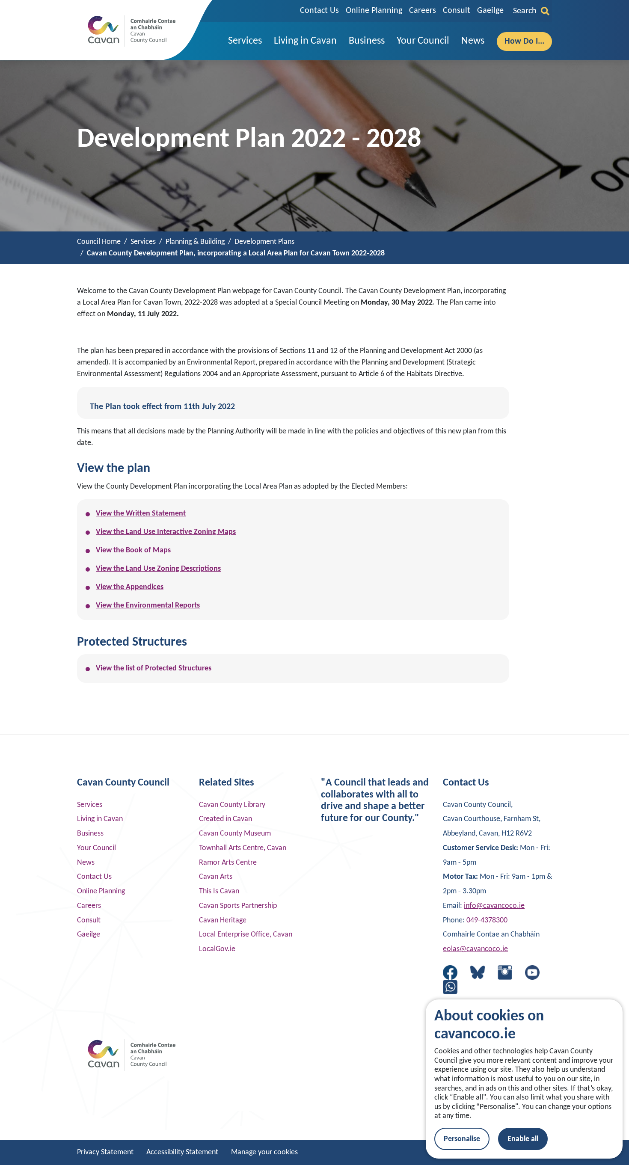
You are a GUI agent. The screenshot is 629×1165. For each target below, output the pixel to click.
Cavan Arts (215, 877)
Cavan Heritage (222, 920)
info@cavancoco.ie (494, 906)
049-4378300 (486, 920)
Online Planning (374, 10)
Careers (422, 10)
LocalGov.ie (217, 949)
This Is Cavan (219, 891)
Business (90, 834)
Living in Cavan (100, 819)
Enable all (522, 1139)
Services (89, 805)
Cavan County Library (232, 805)
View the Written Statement (141, 514)
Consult (456, 10)
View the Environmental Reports (148, 606)
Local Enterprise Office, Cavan (245, 935)
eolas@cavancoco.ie (475, 949)
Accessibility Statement (182, 1152)
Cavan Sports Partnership (238, 906)
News (86, 863)
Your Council (96, 848)
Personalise (462, 1139)
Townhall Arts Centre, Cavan (242, 848)
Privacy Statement (105, 1152)
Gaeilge (490, 10)
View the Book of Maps (133, 550)
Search (525, 11)
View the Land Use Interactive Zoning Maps (166, 532)
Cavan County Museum (235, 834)
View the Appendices (129, 587)
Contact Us (319, 10)
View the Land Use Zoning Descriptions (158, 569)
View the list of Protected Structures (153, 668)
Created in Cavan (225, 819)
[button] (245, 41)
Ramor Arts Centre (228, 863)
